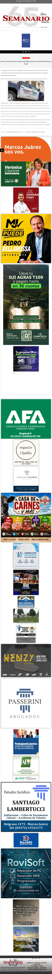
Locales (27, 132)
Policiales (34, 132)
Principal (41, 132)
